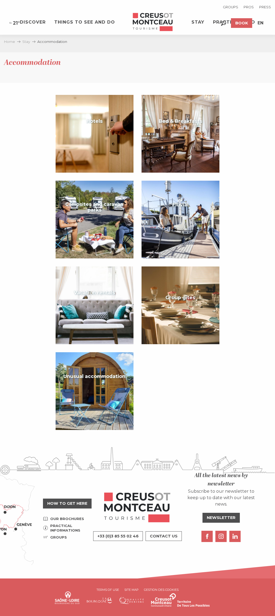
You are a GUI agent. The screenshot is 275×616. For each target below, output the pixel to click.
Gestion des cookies (161, 590)
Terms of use (107, 590)
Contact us (164, 536)
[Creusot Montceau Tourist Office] (153, 22)
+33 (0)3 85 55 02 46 (118, 536)
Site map (131, 590)
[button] (223, 23)
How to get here (67, 503)
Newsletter (221, 517)
